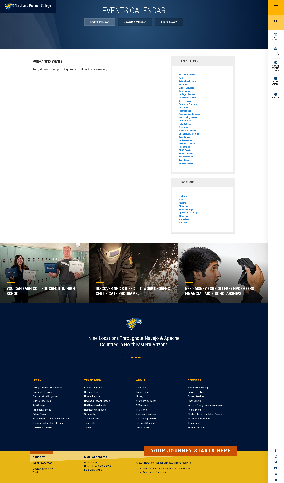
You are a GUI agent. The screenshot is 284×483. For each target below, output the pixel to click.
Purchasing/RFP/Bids (147, 418)
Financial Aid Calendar (189, 114)
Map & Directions (93, 470)
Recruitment (194, 409)
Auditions (183, 84)
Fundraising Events (188, 117)
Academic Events (187, 74)
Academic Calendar (135, 22)
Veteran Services (197, 427)
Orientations (184, 137)
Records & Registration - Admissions (206, 405)
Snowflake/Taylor (187, 209)
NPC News (141, 409)
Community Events (187, 97)
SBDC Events (185, 150)
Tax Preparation (186, 157)
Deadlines (183, 107)
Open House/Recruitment (190, 134)
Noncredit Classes (187, 130)
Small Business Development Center (51, 418)
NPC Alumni (142, 405)
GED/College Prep (42, 401)
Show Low (183, 206)
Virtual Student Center (275, 68)
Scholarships (91, 414)
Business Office (196, 392)
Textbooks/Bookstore (199, 418)
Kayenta (182, 203)
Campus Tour (91, 392)
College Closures (187, 94)
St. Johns (183, 216)
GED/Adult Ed (185, 120)
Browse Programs (93, 387)
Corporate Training (188, 104)
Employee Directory (43, 468)
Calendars (141, 387)
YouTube (276, 468)
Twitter (276, 462)
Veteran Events (186, 163)
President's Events (188, 143)
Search (276, 22)
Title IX (87, 427)
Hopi (181, 199)
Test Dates (184, 160)
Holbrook (183, 196)
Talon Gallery (91, 423)
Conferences (185, 101)
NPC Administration (146, 401)
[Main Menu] (276, 7)
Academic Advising (198, 387)
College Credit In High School (47, 387)
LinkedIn (276, 474)
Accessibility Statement (155, 472)
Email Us (37, 472)
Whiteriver (184, 219)
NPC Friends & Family (95, 405)
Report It (276, 98)
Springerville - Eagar (188, 213)
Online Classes (40, 414)
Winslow (183, 222)
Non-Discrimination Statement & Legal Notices (166, 468)
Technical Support (145, 423)
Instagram (276, 456)
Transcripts (194, 423)
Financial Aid (185, 111)
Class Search (276, 53)
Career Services (186, 88)
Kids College (185, 124)
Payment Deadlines (146, 414)
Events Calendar (99, 22)
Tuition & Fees (143, 427)
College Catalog (276, 83)
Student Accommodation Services (206, 414)
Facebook (276, 450)
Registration (184, 147)
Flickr (276, 480)
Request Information (95, 409)
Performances (185, 140)
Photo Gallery (169, 22)
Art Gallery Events (187, 81)
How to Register (92, 396)
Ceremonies (184, 91)
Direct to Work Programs (45, 396)
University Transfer (42, 427)
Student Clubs (91, 418)
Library (139, 396)
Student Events (186, 153)
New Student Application (97, 401)
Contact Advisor (276, 38)
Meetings (183, 127)
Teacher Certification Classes (48, 423)
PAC (181, 78)
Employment (142, 392)
